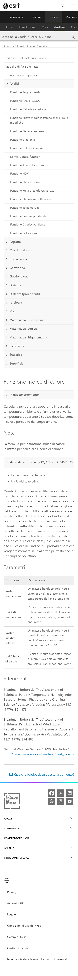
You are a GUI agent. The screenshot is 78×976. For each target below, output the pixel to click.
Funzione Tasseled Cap (25, 207)
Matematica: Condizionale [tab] (28, 320)
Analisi (43, 46)
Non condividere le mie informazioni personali (37, 959)
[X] (60, 793)
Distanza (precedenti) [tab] (25, 294)
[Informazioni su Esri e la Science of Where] (12, 801)
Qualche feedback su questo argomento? (44, 774)
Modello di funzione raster (22, 66)
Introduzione (27, 27)
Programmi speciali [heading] (16, 857)
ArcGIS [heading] (8, 818)
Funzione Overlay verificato (27, 224)
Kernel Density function (25, 156)
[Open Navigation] (73, 5)
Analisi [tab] (14, 83)
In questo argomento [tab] (24, 394)
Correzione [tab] (17, 268)
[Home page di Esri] (11, 6)
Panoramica (16, 17)
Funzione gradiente (22, 139)
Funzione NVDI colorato (25, 182)
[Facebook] (51, 793)
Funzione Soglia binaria (25, 92)
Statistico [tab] (16, 354)
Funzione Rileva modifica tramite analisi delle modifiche (39, 120)
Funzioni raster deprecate (21, 75)
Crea (45, 27)
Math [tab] (13, 311)
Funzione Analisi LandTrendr (28, 165)
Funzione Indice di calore (26, 148)
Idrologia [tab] (16, 302)
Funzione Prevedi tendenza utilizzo (32, 190)
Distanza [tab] (15, 285)
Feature (36, 17)
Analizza (59, 27)
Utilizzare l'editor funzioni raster (25, 58)
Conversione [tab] (18, 259)
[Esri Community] (51, 801)
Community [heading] (11, 828)
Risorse (53, 17)
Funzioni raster (26, 46)
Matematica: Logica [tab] (23, 328)
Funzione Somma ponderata (28, 216)
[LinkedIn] (69, 793)
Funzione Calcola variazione (28, 109)
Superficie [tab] (17, 363)
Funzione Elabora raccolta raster (30, 199)
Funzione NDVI (20, 173)
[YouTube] (69, 801)
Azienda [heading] (9, 847)
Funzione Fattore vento (24, 233)
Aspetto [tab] (15, 242)
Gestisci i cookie (17, 948)
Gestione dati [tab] (19, 276)
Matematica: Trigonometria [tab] (28, 337)
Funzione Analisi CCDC (25, 101)
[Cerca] (63, 5)
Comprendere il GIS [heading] (16, 838)
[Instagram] (60, 801)
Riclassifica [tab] (17, 346)
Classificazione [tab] (20, 250)
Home (9, 27)
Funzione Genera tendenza (27, 131)
